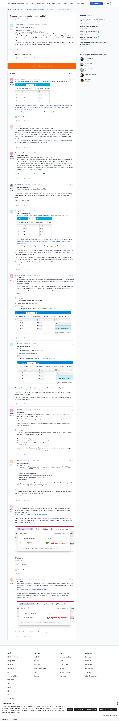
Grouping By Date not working (88, 37)
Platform (10, 653)
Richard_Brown (19, 579)
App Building (11, 668)
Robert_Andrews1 (20, 25)
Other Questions (39, 9)
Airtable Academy (65, 657)
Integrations (11, 661)
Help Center (80, 3)
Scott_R (17, 211)
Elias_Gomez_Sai (20, 79)
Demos (62, 668)
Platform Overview (13, 657)
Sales (35, 672)
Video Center (64, 665)
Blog (8, 691)
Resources (88, 653)
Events (60, 3)
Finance (36, 676)
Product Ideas (51, 3)
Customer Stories (65, 672)
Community (16, 9)
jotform (18, 50)
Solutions (37, 653)
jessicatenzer (89, 58)
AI (8, 672)
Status (9, 695)
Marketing (37, 661)
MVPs (65, 3)
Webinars (63, 676)
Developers (89, 665)
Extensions (11, 665)
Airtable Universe (91, 676)
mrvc (16, 506)
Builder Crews (41, 3)
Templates (88, 672)
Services (88, 661)
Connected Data (12, 676)
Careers (9, 687)
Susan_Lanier (19, 184)
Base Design (83, 29)
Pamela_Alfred (19, 460)
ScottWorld (88, 69)
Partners (88, 657)
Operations (37, 665)
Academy (72, 3)
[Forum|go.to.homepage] (15, 3)
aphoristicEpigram (90, 74)
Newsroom (11, 699)
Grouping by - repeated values (88, 32)
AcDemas (88, 80)
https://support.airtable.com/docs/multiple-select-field (31, 514)
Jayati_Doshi (19, 126)
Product (36, 657)
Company (10, 680)
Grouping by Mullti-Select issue (89, 26)
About (9, 683)
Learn (61, 653)
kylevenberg (88, 63)
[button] (96, 3)
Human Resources (40, 668)
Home (9, 9)
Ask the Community (27, 9)
